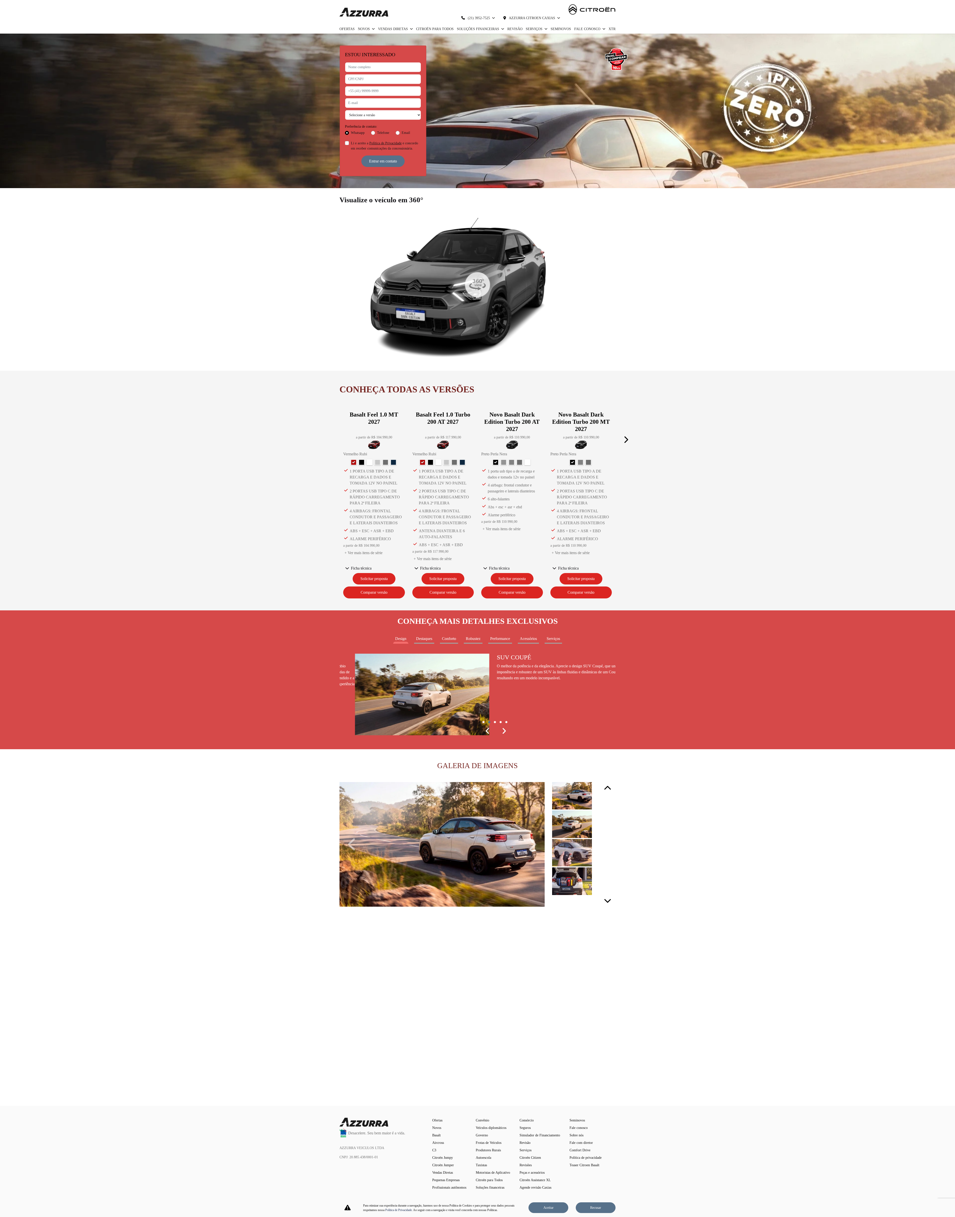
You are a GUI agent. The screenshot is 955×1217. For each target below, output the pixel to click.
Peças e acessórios (532, 1172)
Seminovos (561, 29)
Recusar (595, 1208)
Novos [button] (364, 29)
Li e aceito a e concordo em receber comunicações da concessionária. (384, 145)
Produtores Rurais (488, 1150)
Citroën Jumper (443, 1165)
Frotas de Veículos (488, 1143)
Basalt (436, 1135)
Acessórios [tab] (528, 638)
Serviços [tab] (553, 638)
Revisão (515, 29)
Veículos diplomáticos (491, 1128)
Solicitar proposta (374, 579)
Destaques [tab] (424, 638)
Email (406, 133)
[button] (626, 439)
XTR (612, 29)
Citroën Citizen (530, 1158)
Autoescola (483, 1158)
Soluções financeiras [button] (478, 29)
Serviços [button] (534, 29)
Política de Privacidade (385, 143)
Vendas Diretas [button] (393, 29)
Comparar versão (374, 592)
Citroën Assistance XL (535, 1180)
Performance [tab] (500, 638)
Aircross (438, 1143)
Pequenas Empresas (446, 1180)
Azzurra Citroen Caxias (532, 18)
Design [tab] (400, 638)
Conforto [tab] (449, 638)
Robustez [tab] (473, 638)
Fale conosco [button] (587, 29)
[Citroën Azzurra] (363, 12)
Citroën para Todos (435, 29)
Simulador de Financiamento (540, 1135)
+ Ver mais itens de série (363, 553)
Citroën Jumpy (442, 1158)
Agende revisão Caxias (535, 1187)
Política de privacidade (586, 1158)
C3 (434, 1150)
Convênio (482, 1120)
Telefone (383, 133)
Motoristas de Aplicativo (493, 1172)
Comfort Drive (580, 1150)
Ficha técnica (361, 568)
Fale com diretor (581, 1143)
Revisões (526, 1165)
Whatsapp (358, 133)
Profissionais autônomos (449, 1187)
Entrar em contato (383, 161)
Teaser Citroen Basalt (584, 1165)
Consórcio (527, 1120)
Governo (482, 1135)
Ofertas (347, 29)
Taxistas (481, 1165)
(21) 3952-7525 (479, 18)
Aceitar (548, 1208)
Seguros (525, 1128)
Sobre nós (576, 1135)
